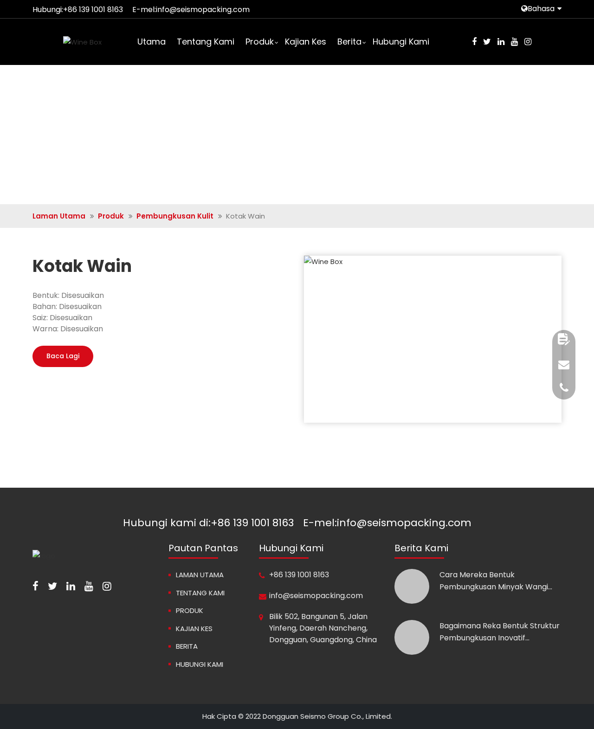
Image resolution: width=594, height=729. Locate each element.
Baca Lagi (62, 356)
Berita (349, 41)
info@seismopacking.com (203, 9)
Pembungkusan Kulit (174, 216)
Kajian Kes (305, 41)
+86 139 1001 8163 (93, 9)
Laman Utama (58, 216)
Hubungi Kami (401, 41)
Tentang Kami (205, 41)
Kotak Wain (82, 266)
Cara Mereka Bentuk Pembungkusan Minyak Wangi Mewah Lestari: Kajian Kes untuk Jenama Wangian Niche (496, 581)
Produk (259, 41)
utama (151, 41)
